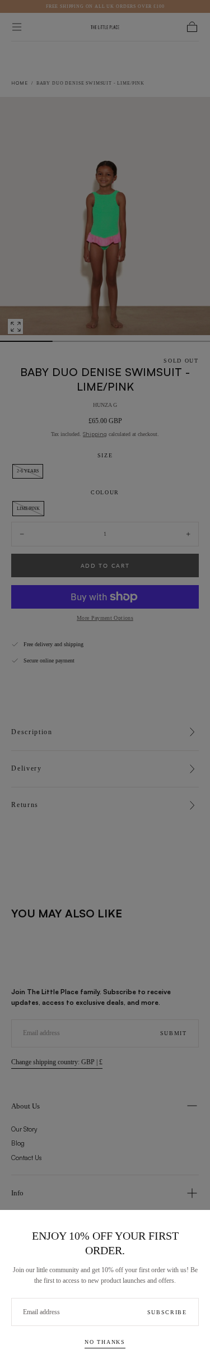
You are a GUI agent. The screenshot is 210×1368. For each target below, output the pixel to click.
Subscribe (167, 1312)
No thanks (105, 1342)
